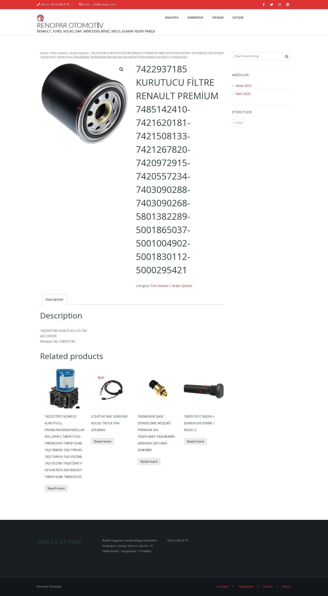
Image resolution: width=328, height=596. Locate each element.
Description (54, 299)
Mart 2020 (242, 94)
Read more (56, 488)
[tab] (54, 299)
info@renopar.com (104, 4)
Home (44, 53)
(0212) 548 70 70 (60, 4)
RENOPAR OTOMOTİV (70, 25)
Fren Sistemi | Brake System (69, 53)
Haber (238, 122)
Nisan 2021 (243, 86)
